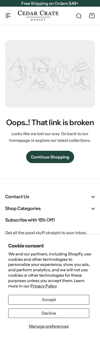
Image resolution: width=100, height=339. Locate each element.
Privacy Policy (44, 285)
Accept (49, 299)
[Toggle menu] (8, 15)
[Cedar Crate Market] (38, 16)
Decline (49, 313)
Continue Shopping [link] (50, 156)
